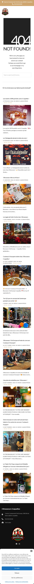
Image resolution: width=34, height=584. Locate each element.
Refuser (17, 573)
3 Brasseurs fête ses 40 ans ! (11, 177)
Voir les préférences (17, 577)
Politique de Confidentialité (21, 581)
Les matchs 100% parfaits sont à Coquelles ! (16, 98)
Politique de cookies (9, 581)
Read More (8, 102)
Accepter (17, 568)
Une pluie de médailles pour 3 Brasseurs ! (15, 380)
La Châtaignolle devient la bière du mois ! (15, 138)
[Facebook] (16, 543)
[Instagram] (19, 543)
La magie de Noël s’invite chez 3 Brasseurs (15, 217)
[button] (31, 551)
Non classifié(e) (22, 101)
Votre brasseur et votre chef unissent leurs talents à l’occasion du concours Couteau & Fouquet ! (15, 422)
